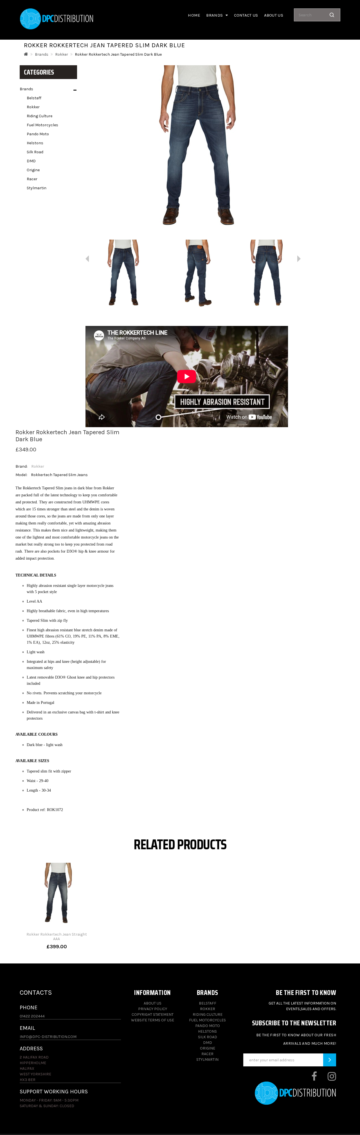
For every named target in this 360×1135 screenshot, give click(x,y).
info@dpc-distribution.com (48, 1036)
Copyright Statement (153, 1014)
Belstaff (34, 98)
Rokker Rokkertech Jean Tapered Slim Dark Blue (118, 54)
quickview (56, 947)
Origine (33, 170)
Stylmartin (36, 188)
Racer (32, 179)
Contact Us (246, 15)
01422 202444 (32, 1016)
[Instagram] (327, 1078)
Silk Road (35, 152)
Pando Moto (38, 134)
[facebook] (309, 1078)
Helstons (35, 143)
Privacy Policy (152, 1008)
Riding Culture (39, 116)
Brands (41, 54)
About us (273, 15)
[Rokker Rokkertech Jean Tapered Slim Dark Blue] (121, 274)
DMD (31, 161)
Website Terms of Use (152, 1020)
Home (194, 15)
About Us (152, 1003)
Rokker (61, 54)
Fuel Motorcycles (42, 125)
